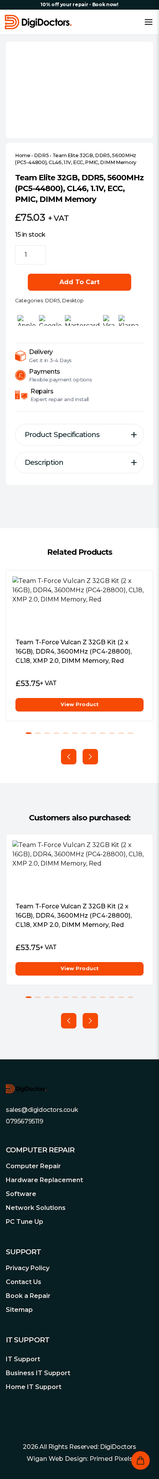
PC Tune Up (24, 1221)
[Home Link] (38, 22)
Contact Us (23, 1282)
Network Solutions (36, 1207)
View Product (79, 704)
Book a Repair (28, 1295)
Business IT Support (38, 1373)
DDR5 (41, 155)
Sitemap (19, 1309)
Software (21, 1194)
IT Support (23, 1359)
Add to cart (79, 282)
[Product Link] (79, 604)
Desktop (73, 300)
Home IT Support (33, 1387)
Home (22, 155)
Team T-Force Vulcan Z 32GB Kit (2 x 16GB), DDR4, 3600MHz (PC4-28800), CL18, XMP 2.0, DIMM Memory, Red (73, 651)
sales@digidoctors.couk (42, 1109)
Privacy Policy (27, 1268)
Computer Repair (33, 1166)
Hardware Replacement (44, 1180)
